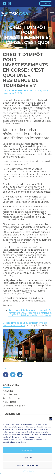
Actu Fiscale (9, 402)
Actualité (8, 390)
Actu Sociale (10, 394)
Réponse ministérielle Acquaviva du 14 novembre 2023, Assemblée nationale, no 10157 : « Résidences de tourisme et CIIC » (29, 314)
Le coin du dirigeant (14, 405)
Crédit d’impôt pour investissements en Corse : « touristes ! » (25, 324)
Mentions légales (27, 471)
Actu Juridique (11, 398)
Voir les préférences (27, 465)
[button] (50, 419)
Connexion (45, 3)
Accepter (27, 450)
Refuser (27, 457)
